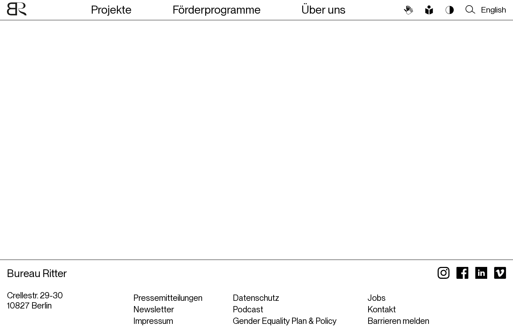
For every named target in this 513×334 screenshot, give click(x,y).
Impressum (153, 321)
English (493, 10)
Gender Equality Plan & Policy (285, 321)
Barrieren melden (398, 321)
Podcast (248, 309)
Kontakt (381, 309)
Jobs (376, 298)
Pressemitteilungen (167, 298)
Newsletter (153, 309)
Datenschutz (256, 298)
